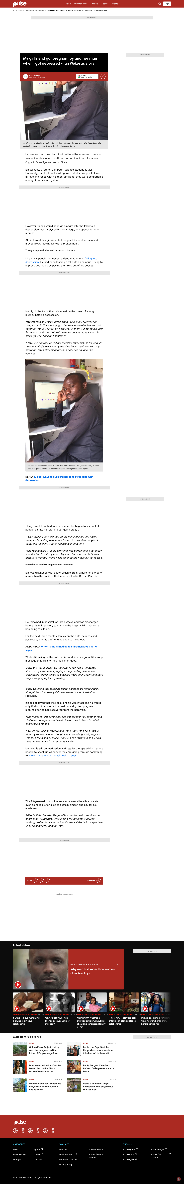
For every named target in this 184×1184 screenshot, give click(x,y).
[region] (92, 1011)
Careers (114, 4)
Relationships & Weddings (35, 10)
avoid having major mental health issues (53, 755)
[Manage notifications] (179, 1179)
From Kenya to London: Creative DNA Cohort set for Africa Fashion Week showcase (45, 1068)
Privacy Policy (65, 1164)
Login (167, 4)
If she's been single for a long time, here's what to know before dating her (155, 1020)
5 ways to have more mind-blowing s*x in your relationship (27, 1020)
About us (63, 1149)
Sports (105, 4)
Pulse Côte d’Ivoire (156, 1156)
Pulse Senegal (157, 1149)
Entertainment (80, 4)
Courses (38, 1159)
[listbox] (92, 1011)
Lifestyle (94, 4)
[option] (28, 1011)
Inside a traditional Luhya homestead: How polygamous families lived (98, 1086)
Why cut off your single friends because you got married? (57, 1020)
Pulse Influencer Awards (96, 1156)
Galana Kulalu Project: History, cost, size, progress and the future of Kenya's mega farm (44, 1050)
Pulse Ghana (128, 1154)
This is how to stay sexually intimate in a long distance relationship (122, 1020)
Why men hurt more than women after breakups (92, 971)
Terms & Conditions (68, 1159)
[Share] (103, 76)
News (68, 4)
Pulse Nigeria (129, 1149)
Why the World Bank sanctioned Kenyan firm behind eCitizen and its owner (45, 1086)
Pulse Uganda (129, 1159)
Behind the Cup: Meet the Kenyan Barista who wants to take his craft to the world (98, 1050)
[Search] (160, 4)
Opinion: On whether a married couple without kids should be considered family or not (91, 1022)
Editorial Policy (96, 1149)
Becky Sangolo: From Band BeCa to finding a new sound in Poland (98, 1068)
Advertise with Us (67, 1154)
